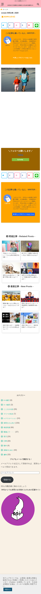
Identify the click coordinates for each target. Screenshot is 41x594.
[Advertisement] (20, 121)
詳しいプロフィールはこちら (23, 57)
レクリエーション (10, 418)
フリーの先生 (8, 414)
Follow (20, 155)
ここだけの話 (8, 409)
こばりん (7, 45)
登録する (7, 480)
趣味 (5, 454)
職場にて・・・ (9, 432)
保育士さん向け (9, 423)
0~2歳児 (7, 400)
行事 (5, 441)
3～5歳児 (7, 405)
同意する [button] (8, 589)
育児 (5, 436)
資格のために (8, 450)
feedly (21, 159)
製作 (5, 446)
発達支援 (7, 427)
